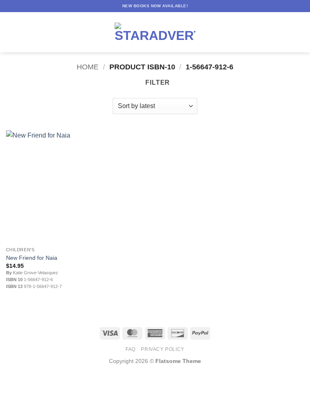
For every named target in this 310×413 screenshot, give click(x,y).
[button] (11, 32)
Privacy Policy (162, 349)
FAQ (131, 349)
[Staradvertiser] (155, 32)
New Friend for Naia (31, 257)
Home (87, 67)
